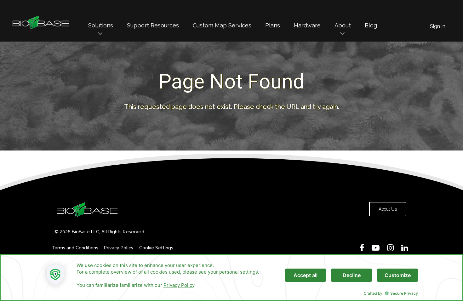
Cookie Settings (156, 247)
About (342, 25)
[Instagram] (390, 248)
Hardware (307, 25)
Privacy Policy (119, 247)
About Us (388, 209)
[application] (231, 277)
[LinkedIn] (404, 248)
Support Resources (153, 25)
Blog (371, 25)
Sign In (437, 26)
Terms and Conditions (75, 247)
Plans (272, 25)
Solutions (100, 25)
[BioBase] (41, 28)
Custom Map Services (222, 25)
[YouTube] (376, 248)
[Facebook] (362, 248)
